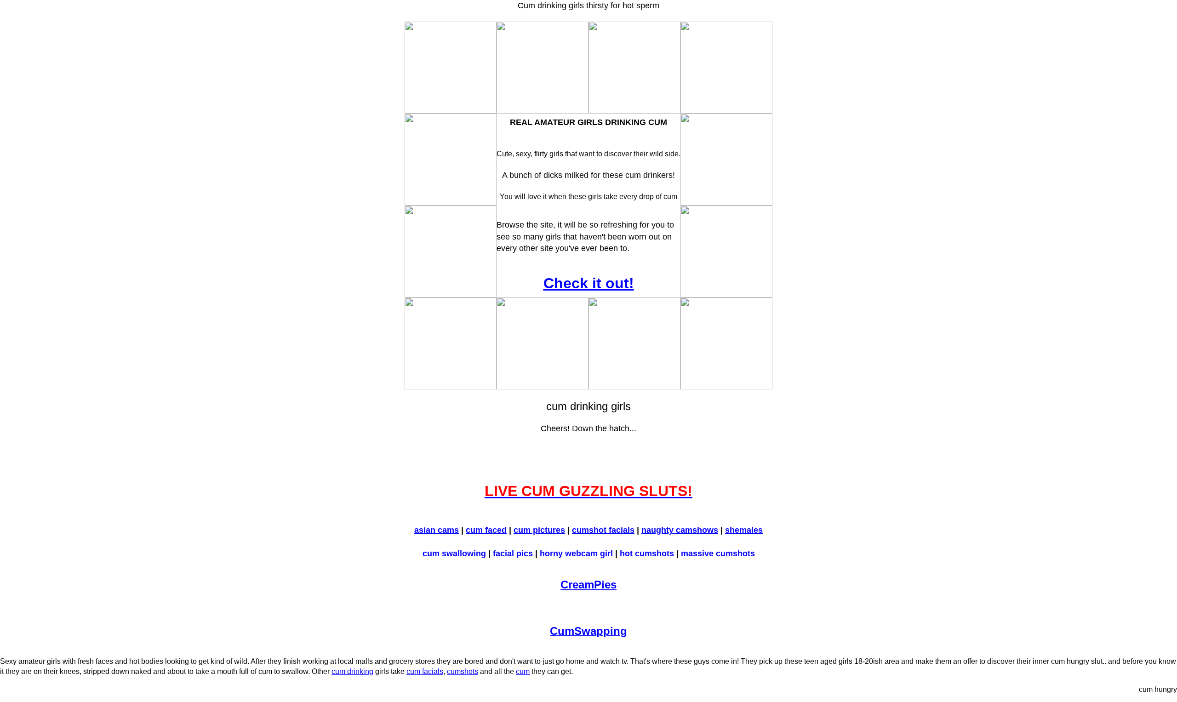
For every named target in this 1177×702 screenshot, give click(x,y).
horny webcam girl (576, 553)
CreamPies (588, 584)
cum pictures (539, 530)
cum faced (486, 530)
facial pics (513, 553)
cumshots (462, 671)
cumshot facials (603, 530)
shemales (744, 530)
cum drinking (352, 671)
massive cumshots (718, 553)
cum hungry (1158, 689)
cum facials (424, 671)
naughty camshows (679, 530)
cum (523, 671)
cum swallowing (454, 553)
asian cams (436, 530)
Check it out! (588, 283)
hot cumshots (647, 553)
